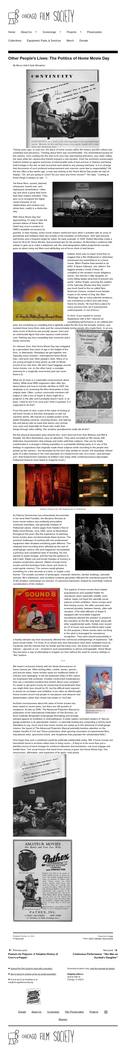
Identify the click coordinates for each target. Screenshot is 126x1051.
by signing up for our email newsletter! (39, 974)
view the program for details (102, 968)
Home (11, 32)
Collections (14, 40)
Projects (71, 32)
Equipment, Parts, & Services (44, 40)
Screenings (49, 32)
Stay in (13, 974)
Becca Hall (19, 938)
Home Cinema (107, 938)
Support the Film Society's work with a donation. (31, 968)
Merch (70, 40)
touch (19, 974)
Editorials (97, 938)
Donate (83, 40)
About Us (26, 32)
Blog (111, 936)
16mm (91, 938)
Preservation (94, 32)
